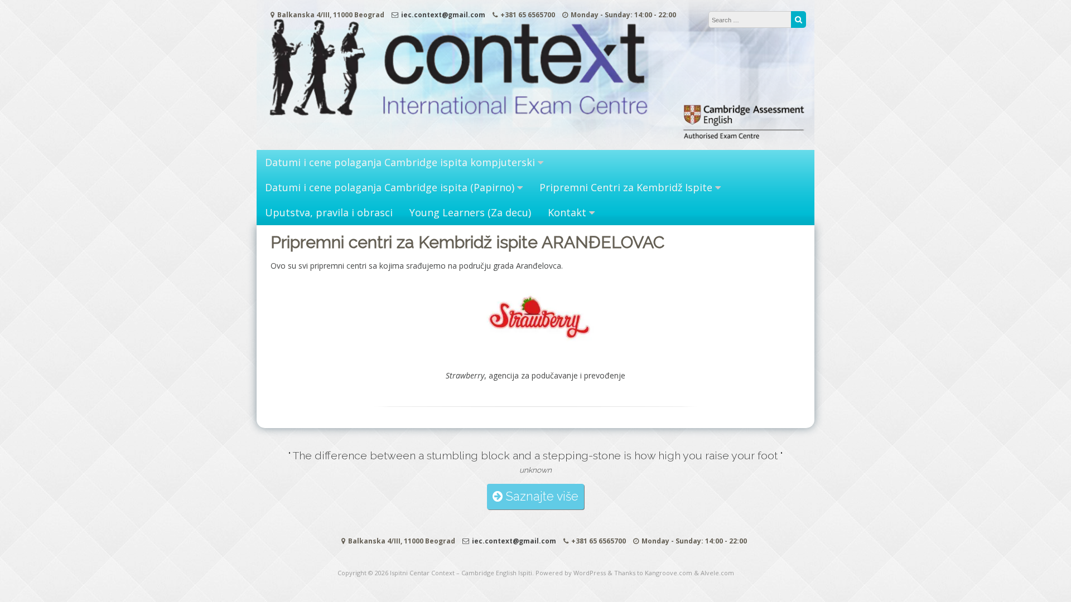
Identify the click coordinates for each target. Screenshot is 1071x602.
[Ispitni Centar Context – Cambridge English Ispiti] (535, 138)
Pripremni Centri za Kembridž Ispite (625, 187)
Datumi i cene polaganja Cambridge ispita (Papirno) (389, 187)
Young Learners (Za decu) (470, 212)
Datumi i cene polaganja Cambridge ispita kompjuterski (400, 162)
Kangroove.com (668, 573)
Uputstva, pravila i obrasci (329, 212)
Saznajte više (540, 496)
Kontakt (567, 212)
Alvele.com (717, 573)
